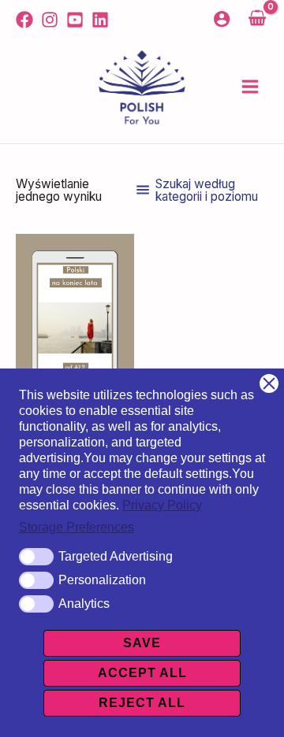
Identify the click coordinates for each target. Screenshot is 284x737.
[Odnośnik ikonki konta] (221, 19)
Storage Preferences (76, 527)
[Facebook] (24, 19)
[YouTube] (75, 19)
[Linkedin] (100, 19)
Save (142, 643)
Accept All (142, 673)
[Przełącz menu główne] (250, 87)
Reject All (142, 702)
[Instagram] (49, 19)
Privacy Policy (162, 505)
